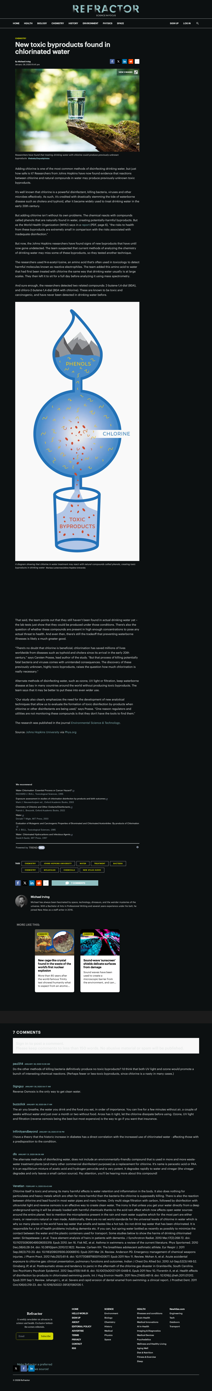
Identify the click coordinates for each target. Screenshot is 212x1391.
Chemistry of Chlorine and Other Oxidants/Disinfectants (43, 807)
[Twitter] (118, 61)
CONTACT (77, 1343)
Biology (108, 1317)
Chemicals (69, 870)
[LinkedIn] (124, 61)
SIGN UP (174, 23)
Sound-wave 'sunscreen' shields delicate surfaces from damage (99, 963)
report (86, 225)
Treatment (99, 863)
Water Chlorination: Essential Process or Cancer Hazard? (44, 790)
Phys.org (70, 732)
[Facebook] (112, 61)
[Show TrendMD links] (137, 847)
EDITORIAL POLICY (81, 1326)
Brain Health (143, 1317)
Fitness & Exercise (146, 1357)
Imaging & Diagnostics (149, 1330)
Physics (108, 1335)
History (108, 1326)
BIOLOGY (42, 23)
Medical (108, 1330)
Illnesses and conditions (149, 1313)
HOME (16, 23)
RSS (74, 1348)
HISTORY (73, 23)
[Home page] (106, 9)
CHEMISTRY (58, 23)
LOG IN (187, 23)
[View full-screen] (136, 72)
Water (19, 815)
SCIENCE (109, 1309)
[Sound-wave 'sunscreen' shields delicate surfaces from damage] (100, 942)
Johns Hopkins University (42, 732)
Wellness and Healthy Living (151, 1343)
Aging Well (142, 1348)
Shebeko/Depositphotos (39, 158)
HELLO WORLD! (80, 1313)
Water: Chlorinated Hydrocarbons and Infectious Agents (43, 834)
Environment (111, 1313)
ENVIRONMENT (90, 23)
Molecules (50, 870)
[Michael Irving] (21, 901)
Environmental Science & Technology (95, 723)
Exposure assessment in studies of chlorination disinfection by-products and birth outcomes (60, 798)
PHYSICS (107, 23)
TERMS (75, 1335)
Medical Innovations (147, 1322)
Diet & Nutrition (145, 1352)
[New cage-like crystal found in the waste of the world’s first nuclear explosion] (54, 942)
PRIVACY (76, 1339)
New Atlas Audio (92, 870)
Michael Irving (40, 897)
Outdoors (175, 1322)
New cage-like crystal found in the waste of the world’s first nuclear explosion (54, 965)
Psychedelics (144, 1339)
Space (107, 1339)
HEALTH (28, 23)
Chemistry (20, 38)
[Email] (137, 61)
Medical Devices (145, 1335)
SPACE (120, 23)
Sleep (140, 1361)
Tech (172, 1317)
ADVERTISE (78, 1330)
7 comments (78, 883)
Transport (175, 1326)
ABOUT (75, 1322)
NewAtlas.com (177, 1309)
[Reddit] (131, 61)
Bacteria (118, 863)
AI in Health (143, 1326)
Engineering (176, 1313)
